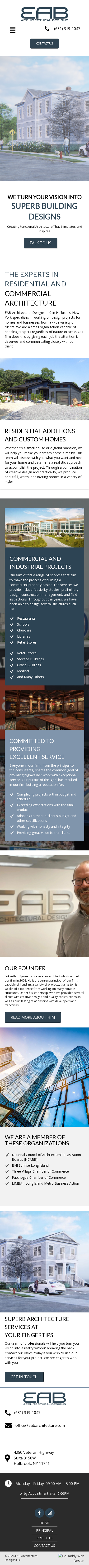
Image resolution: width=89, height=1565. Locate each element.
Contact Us (44, 1545)
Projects (44, 1538)
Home (45, 1523)
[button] (44, 44)
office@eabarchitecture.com (40, 1425)
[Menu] (13, 30)
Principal (44, 1530)
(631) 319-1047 (67, 28)
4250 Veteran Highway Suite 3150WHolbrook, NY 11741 (34, 1458)
